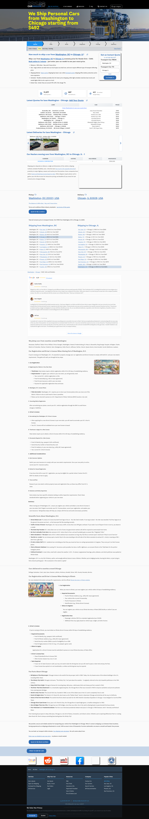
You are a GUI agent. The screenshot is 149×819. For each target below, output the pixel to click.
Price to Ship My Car (36, 751)
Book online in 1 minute (37, 61)
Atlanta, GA (43, 232)
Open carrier (44, 73)
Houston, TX (43, 244)
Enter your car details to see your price (40, 736)
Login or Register (116, 6)
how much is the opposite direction (65, 169)
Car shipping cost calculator (61, 731)
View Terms (117, 48)
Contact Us (102, 6)
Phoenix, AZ (43, 259)
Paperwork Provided (71, 788)
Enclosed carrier (70, 73)
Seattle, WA (43, 267)
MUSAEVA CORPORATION (45, 161)
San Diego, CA (44, 262)
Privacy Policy (52, 815)
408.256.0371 (65, 800)
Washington (31, 272)
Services (80, 6)
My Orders (67, 6)
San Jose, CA (43, 229)
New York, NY (44, 254)
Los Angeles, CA (44, 247)
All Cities (35, 769)
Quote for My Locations (38, 211)
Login (48, 788)
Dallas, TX (43, 239)
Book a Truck (51, 783)
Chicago (37, 272)
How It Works (70, 791)
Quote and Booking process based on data (43, 174)
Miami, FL (42, 249)
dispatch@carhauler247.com (81, 800)
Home (29, 769)
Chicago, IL (78, 54)
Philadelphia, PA (44, 257)
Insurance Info (70, 786)
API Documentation (90, 788)
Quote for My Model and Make (39, 742)
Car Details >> (110, 77)
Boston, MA (43, 234)
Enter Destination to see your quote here (74, 108)
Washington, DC (62, 54)
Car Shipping (53, 6)
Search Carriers (89, 786)
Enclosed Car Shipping (34, 786)
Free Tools (69, 783)
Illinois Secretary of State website (80, 580)
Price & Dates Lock (71, 793)
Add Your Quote (76, 100)
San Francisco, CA (45, 264)
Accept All (32, 815)
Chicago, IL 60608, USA (90, 198)
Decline (43, 815)
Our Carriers (88, 783)
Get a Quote (31, 781)
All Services (31, 788)
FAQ (91, 6)
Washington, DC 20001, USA (44, 198)
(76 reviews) (49, 278)
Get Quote (50, 781)
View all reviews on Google (74, 333)
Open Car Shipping (33, 783)
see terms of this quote (63, 207)
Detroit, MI (43, 242)
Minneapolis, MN (45, 252)
